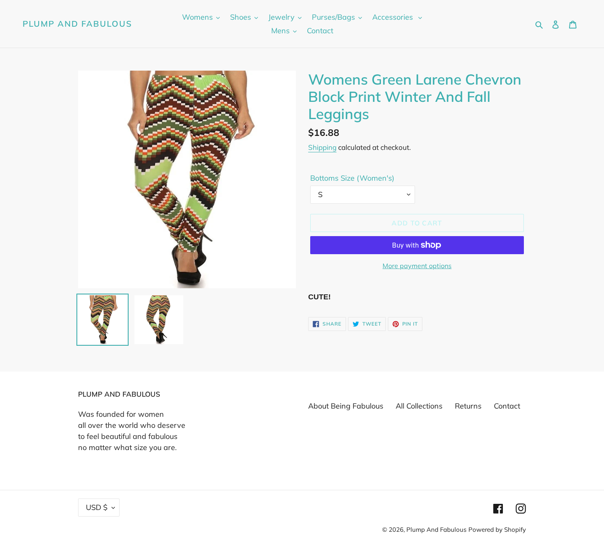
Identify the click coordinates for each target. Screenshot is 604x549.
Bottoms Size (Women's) (352, 178)
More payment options (417, 266)
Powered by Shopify (497, 529)
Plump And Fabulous (77, 24)
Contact (507, 406)
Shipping (322, 147)
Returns (468, 406)
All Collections (419, 406)
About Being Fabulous (345, 406)
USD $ (97, 507)
